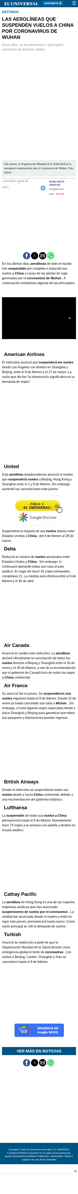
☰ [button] (74, 3)
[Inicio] (19, 3)
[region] (39, 81)
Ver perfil (60, 194)
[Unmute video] (39, 318)
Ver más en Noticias (39, 1051)
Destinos (10, 12)
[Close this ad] (75, 1171)
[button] (26, 255)
